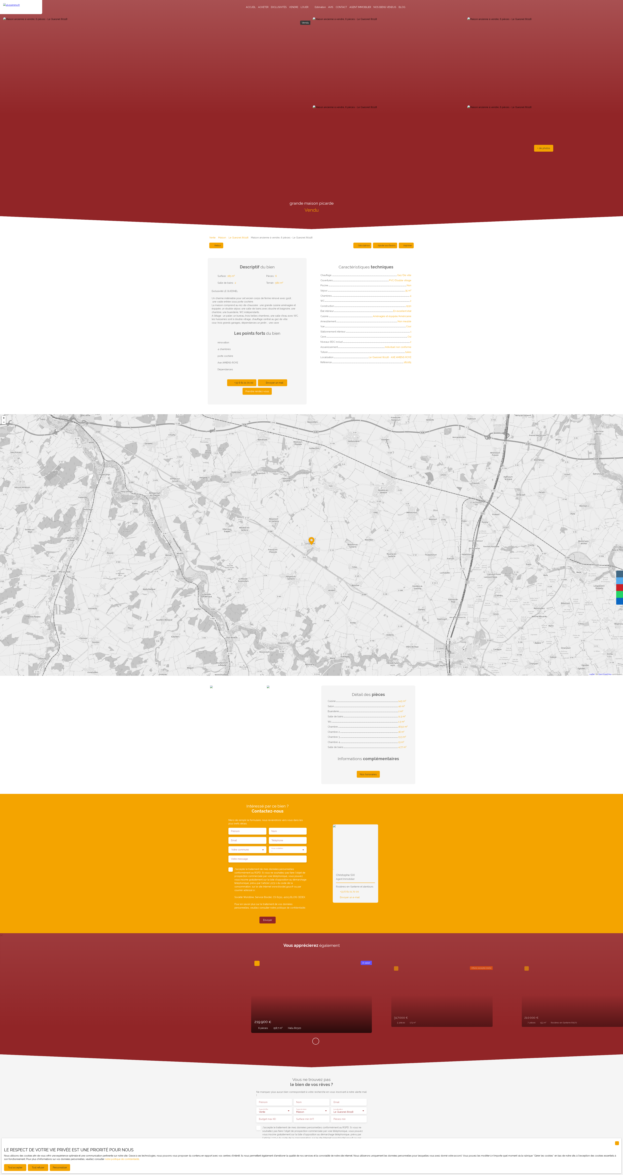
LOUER (304, 7)
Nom (274, 831)
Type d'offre (263, 1109)
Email (234, 840)
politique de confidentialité (291, 907)
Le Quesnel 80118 (238, 237)
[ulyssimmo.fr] (21, 7)
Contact (341, 7)
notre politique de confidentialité (122, 1159)
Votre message (239, 858)
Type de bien (301, 1109)
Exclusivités (279, 7)
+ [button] (4, 418)
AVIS (330, 7)
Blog (402, 7)
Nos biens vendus (384, 7)
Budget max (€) (267, 1119)
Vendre (293, 7)
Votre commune (240, 849)
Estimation (320, 7)
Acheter (263, 7)
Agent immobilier (360, 7)
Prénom (235, 831)
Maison (222, 237)
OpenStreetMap (604, 674)
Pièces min (340, 1119)
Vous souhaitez (277, 848)
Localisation (337, 1109)
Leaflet (592, 674)
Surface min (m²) (305, 1119)
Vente (212, 237)
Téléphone (277, 840)
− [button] (4, 422)
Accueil (251, 7)
